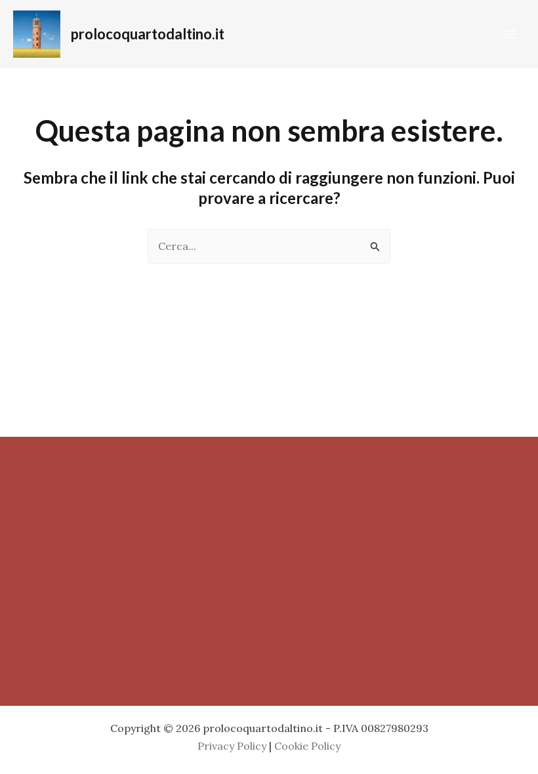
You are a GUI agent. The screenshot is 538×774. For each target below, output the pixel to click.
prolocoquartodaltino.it (147, 34)
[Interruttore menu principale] (510, 34)
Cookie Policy (307, 745)
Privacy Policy (231, 745)
